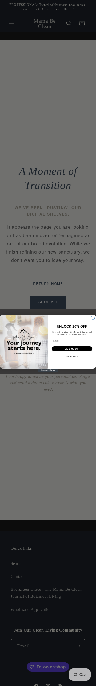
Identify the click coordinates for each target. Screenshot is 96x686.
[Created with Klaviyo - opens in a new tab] (48, 370)
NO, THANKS (72, 356)
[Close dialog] (93, 317)
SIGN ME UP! (72, 349)
